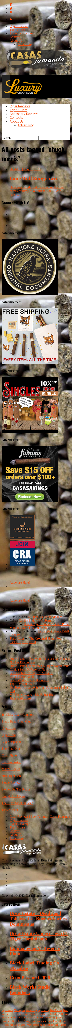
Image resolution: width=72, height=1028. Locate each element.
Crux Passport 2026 (22, 676)
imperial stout (59, 1021)
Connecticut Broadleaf (44, 1017)
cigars (42, 1024)
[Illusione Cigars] (30, 294)
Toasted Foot (10, 809)
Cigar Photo (9, 755)
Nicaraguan (19, 1010)
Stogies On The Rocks (16, 789)
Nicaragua (16, 1014)
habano (13, 1024)
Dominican (44, 1014)
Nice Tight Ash (11, 775)
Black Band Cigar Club (16, 721)
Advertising (25, 44)
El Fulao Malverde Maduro (45, 617)
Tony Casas (17, 638)
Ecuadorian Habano (59, 1014)
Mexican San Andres (56, 1024)
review (29, 1024)
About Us (16, 40)
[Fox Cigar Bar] (30, 363)
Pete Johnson (38, 1021)
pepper (59, 1017)
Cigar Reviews (19, 26)
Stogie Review (11, 782)
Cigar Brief (9, 728)
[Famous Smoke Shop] (30, 500)
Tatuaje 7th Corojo (21, 698)
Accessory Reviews (22, 33)
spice (35, 1014)
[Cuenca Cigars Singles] (30, 432)
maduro (48, 1021)
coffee (4, 1017)
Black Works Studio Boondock (29, 680)
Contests (15, 37)
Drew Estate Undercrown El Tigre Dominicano (39, 666)
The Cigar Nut (11, 748)
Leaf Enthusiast (11, 762)
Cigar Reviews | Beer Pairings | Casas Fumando (40, 816)
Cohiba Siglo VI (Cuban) (35, 620)
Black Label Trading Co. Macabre (31, 673)
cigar (30, 1014)
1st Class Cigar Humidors (18, 714)
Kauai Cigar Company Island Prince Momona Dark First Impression (40, 625)
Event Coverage (20, 823)
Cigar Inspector (11, 742)
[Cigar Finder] (22, 538)
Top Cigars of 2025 (22, 684)
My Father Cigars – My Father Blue (32, 694)
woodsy (5, 1024)
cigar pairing (43, 1010)
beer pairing (31, 1010)
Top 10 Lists (17, 29)
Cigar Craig (9, 735)
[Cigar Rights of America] (22, 564)
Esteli (31, 1017)
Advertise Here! (20, 582)
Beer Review (56, 1010)
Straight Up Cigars (13, 796)
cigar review (7, 1010)
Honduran (6, 1021)
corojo (36, 1024)
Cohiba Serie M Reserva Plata (29, 669)
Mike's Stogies (11, 769)
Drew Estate (18, 1021)
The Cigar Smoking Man (17, 803)
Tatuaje (27, 1021)
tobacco (21, 1024)
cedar (24, 1014)
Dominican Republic (18, 1017)
